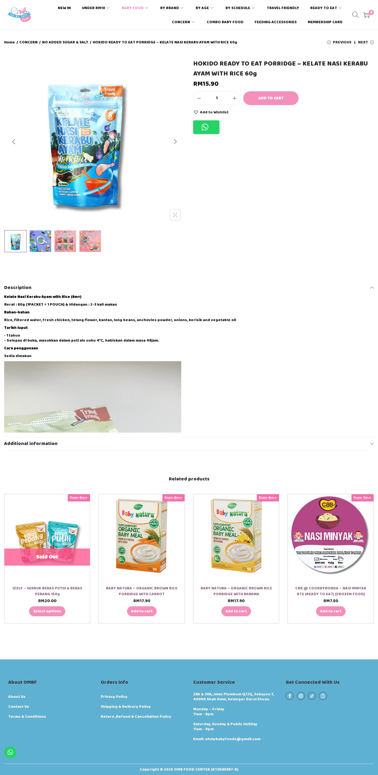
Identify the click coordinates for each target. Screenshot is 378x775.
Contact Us (18, 706)
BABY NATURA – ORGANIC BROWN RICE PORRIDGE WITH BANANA (236, 591)
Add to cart (271, 98)
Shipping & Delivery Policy (126, 706)
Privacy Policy (114, 696)
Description (18, 287)
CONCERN (28, 42)
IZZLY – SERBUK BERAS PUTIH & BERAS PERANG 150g (47, 591)
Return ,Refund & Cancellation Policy (136, 716)
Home (9, 42)
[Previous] (14, 142)
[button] (211, 112)
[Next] (175, 142)
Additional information (31, 443)
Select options (47, 611)
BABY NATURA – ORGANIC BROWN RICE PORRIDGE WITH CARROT (141, 591)
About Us (16, 696)
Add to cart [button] (141, 611)
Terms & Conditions (27, 716)
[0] (366, 15)
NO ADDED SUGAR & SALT (65, 42)
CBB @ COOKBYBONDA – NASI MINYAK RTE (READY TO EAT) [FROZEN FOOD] (330, 591)
